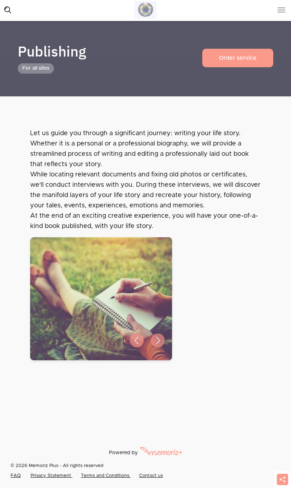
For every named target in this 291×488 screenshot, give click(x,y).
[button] (137, 341)
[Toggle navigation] (8, 10)
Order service (238, 58)
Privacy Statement (51, 475)
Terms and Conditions (106, 475)
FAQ (16, 475)
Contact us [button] (151, 475)
